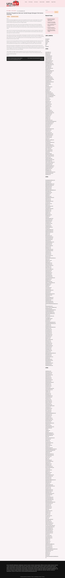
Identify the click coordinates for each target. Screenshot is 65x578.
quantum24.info (48, 291)
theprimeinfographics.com (50, 312)
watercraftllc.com (48, 456)
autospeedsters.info (48, 275)
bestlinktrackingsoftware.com (50, 327)
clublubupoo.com (48, 328)
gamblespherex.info (48, 281)
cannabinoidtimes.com (49, 229)
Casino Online (42, 1)
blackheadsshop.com (49, 306)
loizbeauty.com (48, 102)
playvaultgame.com (48, 359)
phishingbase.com (48, 354)
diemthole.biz (47, 107)
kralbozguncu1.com (48, 500)
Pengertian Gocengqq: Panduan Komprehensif (52, 22)
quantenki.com (48, 292)
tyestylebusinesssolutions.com (50, 323)
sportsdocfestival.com (49, 362)
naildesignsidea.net (48, 451)
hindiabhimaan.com (48, 168)
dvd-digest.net (47, 141)
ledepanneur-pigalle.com (49, 139)
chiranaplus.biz (47, 143)
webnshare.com (48, 240)
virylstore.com (47, 74)
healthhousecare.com (49, 489)
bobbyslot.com (47, 213)
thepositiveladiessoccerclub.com (51, 448)
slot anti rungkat (18, 566)
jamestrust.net (47, 99)
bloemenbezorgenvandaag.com (50, 121)
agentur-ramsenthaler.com (50, 282)
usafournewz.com (48, 377)
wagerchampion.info (48, 276)
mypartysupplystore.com (49, 388)
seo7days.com (47, 118)
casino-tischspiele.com (49, 96)
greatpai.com (47, 452)
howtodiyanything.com (49, 497)
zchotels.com (47, 516)
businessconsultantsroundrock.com (51, 548)
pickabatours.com (48, 188)
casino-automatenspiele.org (50, 95)
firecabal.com (47, 483)
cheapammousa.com (49, 447)
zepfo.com (47, 518)
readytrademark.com (49, 530)
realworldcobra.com (48, 272)
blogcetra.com (47, 256)
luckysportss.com (48, 348)
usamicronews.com (48, 350)
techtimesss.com (48, 73)
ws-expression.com (48, 515)
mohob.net (47, 217)
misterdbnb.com (48, 319)
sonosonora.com (48, 421)
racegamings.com (48, 355)
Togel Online (53, 1)
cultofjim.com (47, 392)
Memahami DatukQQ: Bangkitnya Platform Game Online (51, 19)
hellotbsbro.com (48, 248)
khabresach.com (48, 169)
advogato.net (47, 89)
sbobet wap (40, 568)
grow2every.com (48, 488)
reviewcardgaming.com (49, 302)
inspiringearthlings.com (49, 498)
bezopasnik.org (47, 126)
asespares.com (48, 462)
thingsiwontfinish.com (49, 365)
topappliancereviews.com (49, 165)
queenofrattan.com (48, 264)
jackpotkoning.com (48, 344)
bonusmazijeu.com (48, 329)
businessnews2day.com (49, 297)
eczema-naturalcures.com (50, 437)
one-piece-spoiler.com (49, 269)
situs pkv (54, 567)
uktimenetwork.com (48, 372)
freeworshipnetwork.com (49, 455)
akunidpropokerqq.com (49, 432)
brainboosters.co (48, 383)
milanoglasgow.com (48, 147)
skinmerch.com (48, 398)
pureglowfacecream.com (49, 112)
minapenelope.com (48, 404)
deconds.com (47, 553)
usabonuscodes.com (48, 524)
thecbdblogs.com (48, 170)
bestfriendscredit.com (49, 435)
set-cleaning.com (48, 535)
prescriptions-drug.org (49, 78)
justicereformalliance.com (49, 405)
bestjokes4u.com (48, 209)
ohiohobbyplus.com (48, 408)
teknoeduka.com (48, 520)
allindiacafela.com (48, 153)
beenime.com (47, 314)
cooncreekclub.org (48, 57)
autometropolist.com (49, 466)
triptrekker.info (47, 285)
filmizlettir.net (47, 54)
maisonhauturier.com (49, 503)
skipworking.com (48, 101)
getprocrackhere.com (49, 339)
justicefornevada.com (49, 245)
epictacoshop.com (48, 132)
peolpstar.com (47, 69)
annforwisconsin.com (49, 389)
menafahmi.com (48, 505)
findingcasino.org (48, 271)
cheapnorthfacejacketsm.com (50, 413)
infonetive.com (48, 131)
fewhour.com (47, 234)
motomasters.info (48, 287)
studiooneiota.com (48, 270)
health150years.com (48, 76)
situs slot (23, 566)
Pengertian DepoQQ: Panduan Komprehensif (52, 28)
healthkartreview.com (49, 490)
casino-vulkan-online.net (49, 155)
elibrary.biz (47, 436)
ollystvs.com (47, 259)
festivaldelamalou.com (49, 63)
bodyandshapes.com (49, 547)
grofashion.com (48, 351)
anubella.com (47, 542)
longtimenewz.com (48, 346)
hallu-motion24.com (48, 149)
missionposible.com (48, 160)
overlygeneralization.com (49, 241)
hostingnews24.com (48, 494)
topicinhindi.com (48, 182)
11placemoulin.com (48, 214)
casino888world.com (48, 318)
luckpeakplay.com (48, 349)
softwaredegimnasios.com (49, 526)
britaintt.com (47, 552)
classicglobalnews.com (49, 550)
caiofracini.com (48, 251)
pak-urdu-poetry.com (49, 255)
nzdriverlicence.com (48, 510)
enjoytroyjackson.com (49, 476)
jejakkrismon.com (48, 106)
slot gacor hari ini (18, 571)
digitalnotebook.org (48, 220)
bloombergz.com (48, 91)
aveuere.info (47, 228)
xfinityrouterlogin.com (49, 163)
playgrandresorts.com (49, 360)
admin (8, 16)
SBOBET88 (47, 1)
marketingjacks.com (48, 164)
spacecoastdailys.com (49, 529)
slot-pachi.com (48, 224)
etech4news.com (48, 478)
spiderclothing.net (48, 425)
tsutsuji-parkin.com (48, 445)
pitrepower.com (48, 157)
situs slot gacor (12, 566)
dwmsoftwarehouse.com (49, 474)
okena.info (47, 431)
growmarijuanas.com (49, 239)
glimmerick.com (48, 393)
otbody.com (47, 97)
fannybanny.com (48, 341)
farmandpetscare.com (49, 249)
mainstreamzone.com (49, 238)
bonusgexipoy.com (48, 333)
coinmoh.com (47, 468)
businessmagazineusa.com (50, 293)
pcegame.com (47, 513)
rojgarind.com (47, 233)
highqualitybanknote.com (49, 493)
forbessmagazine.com (49, 484)
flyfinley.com (47, 204)
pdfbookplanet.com (48, 262)
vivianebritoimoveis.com (49, 81)
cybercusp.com (48, 551)
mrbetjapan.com (48, 115)
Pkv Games (30, 1)
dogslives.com (47, 261)
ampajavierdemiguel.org (49, 382)
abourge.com (47, 457)
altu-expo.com (47, 441)
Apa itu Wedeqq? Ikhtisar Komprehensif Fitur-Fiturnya (52, 25)
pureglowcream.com (48, 120)
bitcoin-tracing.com (48, 546)
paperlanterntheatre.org (49, 453)
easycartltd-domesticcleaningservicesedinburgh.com (51, 556)
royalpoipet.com (48, 324)
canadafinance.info (48, 136)
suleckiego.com (48, 174)
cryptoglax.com (48, 406)
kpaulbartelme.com (48, 308)
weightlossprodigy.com (49, 218)
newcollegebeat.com (49, 395)
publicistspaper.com (48, 537)
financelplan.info (48, 191)
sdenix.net (47, 85)
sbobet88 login (53, 568)
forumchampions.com (49, 60)
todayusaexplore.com (49, 374)
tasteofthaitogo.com (49, 123)
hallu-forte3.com (48, 148)
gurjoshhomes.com (48, 414)
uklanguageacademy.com (49, 183)
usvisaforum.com (48, 399)
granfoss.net (47, 152)
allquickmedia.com (48, 110)
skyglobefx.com (48, 280)
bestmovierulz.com (48, 400)
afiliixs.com (47, 458)
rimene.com (47, 138)
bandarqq (47, 46)
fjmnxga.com (47, 127)
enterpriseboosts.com (49, 92)
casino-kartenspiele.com (49, 94)
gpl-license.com (48, 487)
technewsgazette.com (49, 111)
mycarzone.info (48, 288)
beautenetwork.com (48, 545)
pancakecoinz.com (48, 203)
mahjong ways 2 (40, 566)
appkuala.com (47, 117)
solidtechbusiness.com (49, 301)
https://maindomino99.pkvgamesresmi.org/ (29, 571)
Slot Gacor (36, 1)
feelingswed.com (48, 482)
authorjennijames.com (49, 442)
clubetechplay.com (48, 335)
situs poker (47, 41)
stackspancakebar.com (49, 144)
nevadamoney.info (48, 137)
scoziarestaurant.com (49, 532)
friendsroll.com (48, 424)
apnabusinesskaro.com (49, 173)
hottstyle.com (47, 495)
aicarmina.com (48, 387)
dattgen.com (47, 471)
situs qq (45, 566)
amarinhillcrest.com (48, 86)
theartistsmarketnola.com (49, 142)
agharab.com (47, 446)
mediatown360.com (48, 158)
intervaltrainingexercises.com (50, 322)
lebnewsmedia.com (48, 420)
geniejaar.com (47, 212)
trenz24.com (47, 100)
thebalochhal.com (48, 378)
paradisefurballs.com (49, 227)
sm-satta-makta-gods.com (50, 525)
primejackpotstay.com (49, 356)
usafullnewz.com (48, 371)
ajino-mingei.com (48, 410)
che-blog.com (47, 202)
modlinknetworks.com (49, 345)
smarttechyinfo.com (48, 219)
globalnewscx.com (48, 260)
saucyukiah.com (48, 52)
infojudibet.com (48, 193)
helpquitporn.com (48, 492)
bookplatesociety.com (49, 419)
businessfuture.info (48, 192)
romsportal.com (48, 361)
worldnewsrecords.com (49, 298)
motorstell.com (48, 75)
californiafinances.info (49, 134)
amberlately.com (48, 384)
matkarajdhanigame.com (49, 197)
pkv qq (14, 568)
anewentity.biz (47, 116)
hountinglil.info (47, 207)
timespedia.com (48, 105)
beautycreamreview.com (49, 467)
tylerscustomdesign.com (49, 70)
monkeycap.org (48, 84)
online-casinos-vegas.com (50, 162)
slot (24, 10)
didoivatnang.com (48, 472)
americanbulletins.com (49, 461)
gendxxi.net (47, 286)
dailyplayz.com (47, 338)
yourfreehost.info (48, 411)
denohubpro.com (48, 266)
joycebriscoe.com (48, 385)
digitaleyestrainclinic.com (49, 159)
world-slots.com (48, 199)
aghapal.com (47, 440)
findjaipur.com (47, 390)
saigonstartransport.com (49, 128)
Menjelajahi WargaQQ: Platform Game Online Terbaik (51, 30)
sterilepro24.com (48, 299)
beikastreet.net (48, 53)
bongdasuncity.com (48, 223)
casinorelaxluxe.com (48, 334)
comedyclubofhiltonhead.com (50, 309)
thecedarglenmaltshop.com (50, 180)
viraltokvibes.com (48, 80)
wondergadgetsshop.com (49, 426)
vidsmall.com (47, 296)
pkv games (21, 10)
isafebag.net (47, 90)
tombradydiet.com (48, 415)
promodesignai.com (48, 536)
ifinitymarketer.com (48, 343)
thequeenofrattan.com (49, 265)
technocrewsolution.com (49, 79)
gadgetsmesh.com (48, 244)
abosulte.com (47, 540)
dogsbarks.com (48, 473)
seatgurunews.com (48, 427)
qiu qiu (46, 42)
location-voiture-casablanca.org (51, 307)
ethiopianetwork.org (48, 243)
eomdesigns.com (48, 283)
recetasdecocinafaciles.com (50, 450)
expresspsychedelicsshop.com (50, 479)
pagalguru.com (48, 511)
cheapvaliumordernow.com (50, 313)
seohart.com (47, 534)
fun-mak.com (47, 317)
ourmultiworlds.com (48, 55)
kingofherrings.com (48, 113)
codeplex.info (47, 430)
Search (46, 10)
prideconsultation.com (49, 206)
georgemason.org (48, 181)
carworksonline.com (48, 71)
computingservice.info (49, 250)
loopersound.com (48, 403)
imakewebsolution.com (49, 201)
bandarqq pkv (9, 571)
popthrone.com (48, 198)
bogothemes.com (48, 409)
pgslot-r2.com (47, 514)
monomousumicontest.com (50, 277)
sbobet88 (49, 568)
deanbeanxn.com (48, 196)
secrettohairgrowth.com (49, 122)
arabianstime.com (48, 463)
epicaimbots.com (48, 477)
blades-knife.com (48, 267)
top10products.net (48, 187)
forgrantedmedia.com (49, 68)
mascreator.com (48, 504)
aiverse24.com (47, 541)
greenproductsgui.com (49, 230)
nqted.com (47, 509)
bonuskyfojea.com (48, 330)
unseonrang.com (48, 254)
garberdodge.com (48, 65)
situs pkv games (49, 566)
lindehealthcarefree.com (49, 185)
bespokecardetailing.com (49, 434)
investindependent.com (49, 499)
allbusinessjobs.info (48, 186)
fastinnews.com (48, 340)
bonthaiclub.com (48, 416)
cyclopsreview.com (48, 469)
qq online (47, 40)
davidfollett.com (48, 394)
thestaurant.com (48, 325)
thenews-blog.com (48, 521)
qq (45, 45)
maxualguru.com (48, 222)
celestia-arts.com (48, 59)
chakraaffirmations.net (49, 208)
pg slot (8, 566)
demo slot (36, 568)
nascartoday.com (48, 508)
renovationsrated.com (49, 531)
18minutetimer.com (48, 235)
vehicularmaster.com (49, 379)
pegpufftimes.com (48, 58)
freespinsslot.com (48, 225)
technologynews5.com (49, 519)
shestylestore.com (48, 364)
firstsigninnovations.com (49, 64)
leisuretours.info (48, 246)
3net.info (46, 429)
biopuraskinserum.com (49, 133)
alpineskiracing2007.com (49, 154)
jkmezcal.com (47, 320)
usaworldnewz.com (48, 373)
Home (26, 1)
